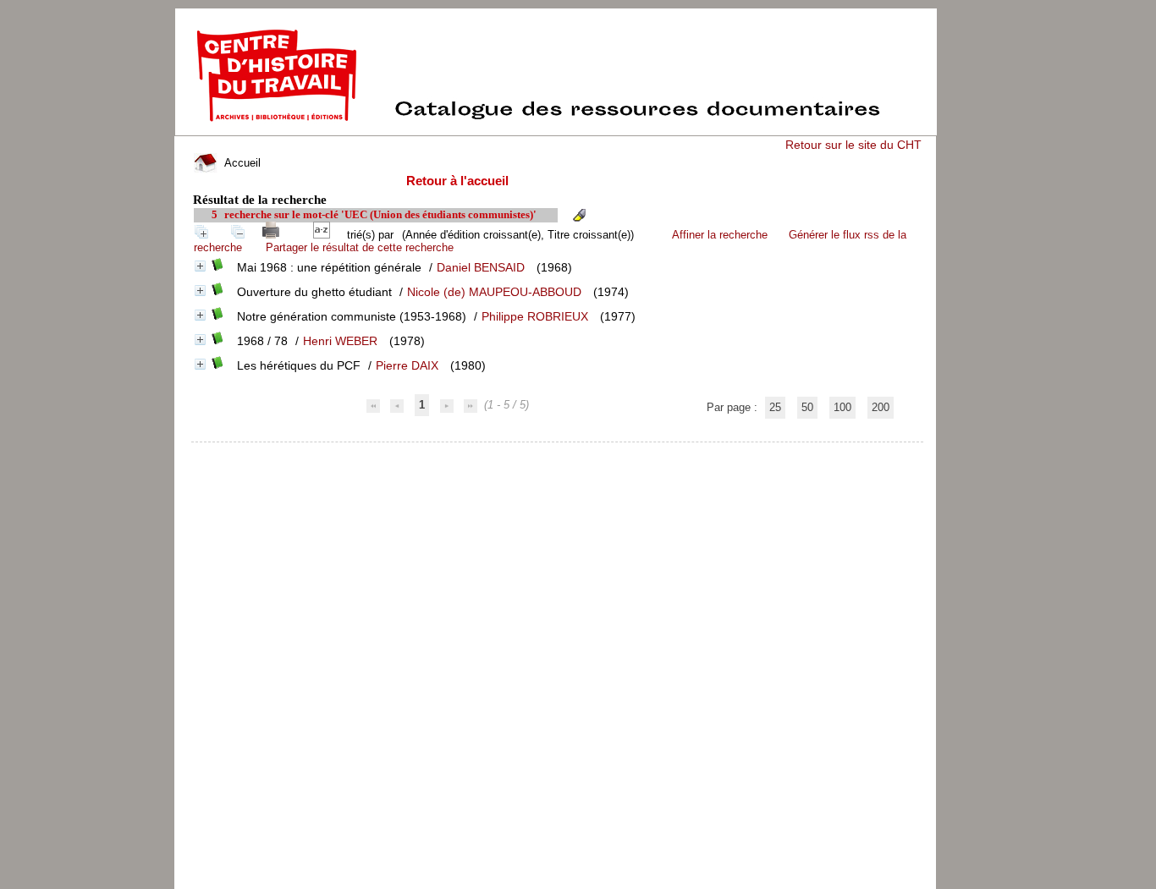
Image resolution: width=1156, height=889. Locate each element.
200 (880, 407)
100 (842, 407)
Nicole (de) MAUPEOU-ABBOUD (494, 292)
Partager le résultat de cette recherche (360, 247)
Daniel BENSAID (481, 267)
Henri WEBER (340, 341)
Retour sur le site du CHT (853, 144)
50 (807, 407)
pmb (558, 453)
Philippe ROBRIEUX (535, 316)
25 (775, 407)
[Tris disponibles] (325, 234)
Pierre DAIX (407, 365)
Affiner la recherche (720, 234)
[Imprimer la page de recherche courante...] (274, 234)
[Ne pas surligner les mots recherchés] (579, 215)
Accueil (241, 162)
